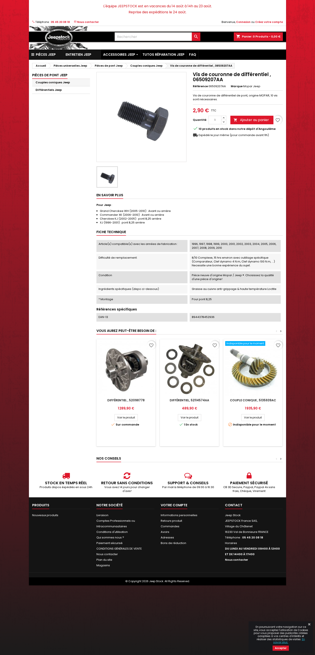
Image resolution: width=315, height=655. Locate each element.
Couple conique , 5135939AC (253, 400)
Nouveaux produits (45, 515)
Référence (200, 86)
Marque (237, 86)
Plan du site (104, 560)
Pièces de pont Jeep (50, 75)
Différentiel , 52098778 (126, 400)
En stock (222, 129)
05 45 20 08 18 (60, 22)
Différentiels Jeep (49, 90)
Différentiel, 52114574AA (189, 400)
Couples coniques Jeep (53, 82)
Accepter (280, 648)
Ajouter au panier (251, 119)
